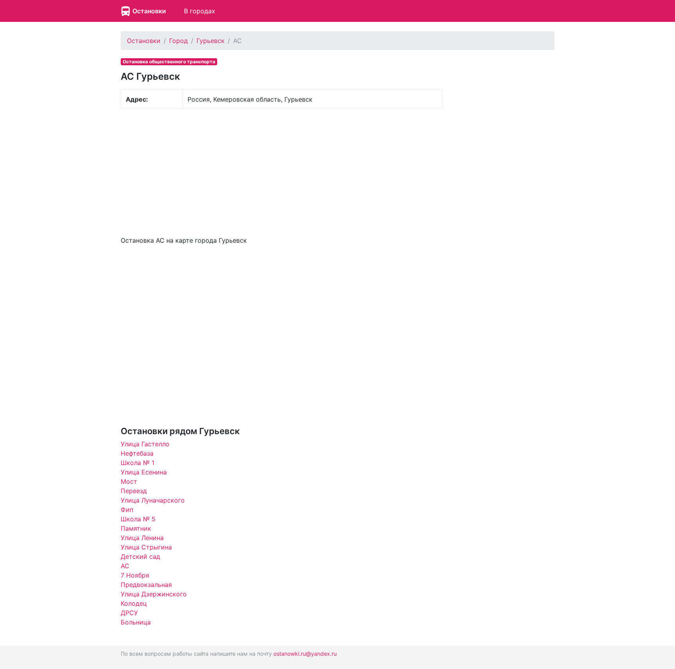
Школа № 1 (137, 463)
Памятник (136, 528)
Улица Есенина (144, 472)
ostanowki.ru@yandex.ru (305, 653)
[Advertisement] (282, 171)
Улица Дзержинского (154, 594)
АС (125, 566)
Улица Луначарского (153, 500)
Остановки (149, 11)
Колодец (134, 603)
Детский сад (140, 556)
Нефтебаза (137, 453)
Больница (136, 622)
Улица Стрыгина (146, 547)
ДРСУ (129, 613)
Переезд (134, 491)
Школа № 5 (138, 519)
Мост (129, 481)
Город (178, 41)
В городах (199, 11)
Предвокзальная (146, 585)
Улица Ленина (142, 538)
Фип (127, 509)
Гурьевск (210, 41)
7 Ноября (135, 575)
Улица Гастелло (145, 444)
